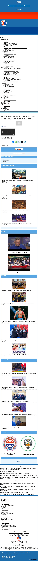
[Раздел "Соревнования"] (36, 166)
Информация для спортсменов (11, 72)
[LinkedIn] (25, 142)
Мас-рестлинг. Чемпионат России (19, 252)
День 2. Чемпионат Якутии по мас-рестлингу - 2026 (19, 272)
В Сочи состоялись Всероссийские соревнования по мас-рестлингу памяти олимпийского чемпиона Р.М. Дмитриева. (18, 469)
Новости (4, 102)
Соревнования (5, 97)
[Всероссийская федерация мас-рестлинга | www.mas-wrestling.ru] (4, 26)
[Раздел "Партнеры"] (36, 433)
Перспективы (7, 46)
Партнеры (6, 63)
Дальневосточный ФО (9, 84)
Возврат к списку (5, 145)
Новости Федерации (19, 466)
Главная (2, 37)
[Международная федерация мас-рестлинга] (18, 150)
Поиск (23, 153)
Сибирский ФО (7, 89)
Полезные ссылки (8, 80)
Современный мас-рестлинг (10, 43)
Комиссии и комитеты (9, 57)
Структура (6, 55)
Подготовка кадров (8, 45)
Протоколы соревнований (10, 100)
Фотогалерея (5, 500)
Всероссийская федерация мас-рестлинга (19, 549)
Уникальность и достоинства (11, 44)
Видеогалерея (5, 501)
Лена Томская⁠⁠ (12, 556)
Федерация (5, 51)
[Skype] (20, 142)
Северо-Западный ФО (9, 86)
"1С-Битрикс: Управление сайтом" (22, 552)
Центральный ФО (8, 91)
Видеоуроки (7, 110)
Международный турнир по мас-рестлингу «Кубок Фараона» (16, 210)
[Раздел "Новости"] (36, 276)
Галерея (4, 104)
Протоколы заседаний (9, 60)
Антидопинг (7, 62)
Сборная (4, 94)
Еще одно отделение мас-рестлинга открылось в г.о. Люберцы (16, 290)
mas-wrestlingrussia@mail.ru (21, 535)
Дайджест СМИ (5, 103)
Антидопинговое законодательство (12, 68)
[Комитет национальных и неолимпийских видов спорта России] (22, 150)
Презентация (7, 49)
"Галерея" (11, 156)
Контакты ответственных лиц (11, 81)
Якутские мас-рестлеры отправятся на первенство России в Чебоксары (18, 414)
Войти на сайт (19, 9)
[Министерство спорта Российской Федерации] (16, 150)
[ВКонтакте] (13, 142)
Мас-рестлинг (5, 39)
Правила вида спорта (9, 50)
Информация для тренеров (10, 73)
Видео (5, 77)
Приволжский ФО (8, 85)
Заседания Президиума (7, 519)
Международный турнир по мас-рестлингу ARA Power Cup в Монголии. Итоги (18, 475)
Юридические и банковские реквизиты (13, 65)
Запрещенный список (9, 78)
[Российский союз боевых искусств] (20, 150)
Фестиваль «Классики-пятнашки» (8, 471)
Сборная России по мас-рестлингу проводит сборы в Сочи (15, 401)
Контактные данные (8, 66)
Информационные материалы (11, 71)
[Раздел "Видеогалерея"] (36, 232)
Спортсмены (7, 96)
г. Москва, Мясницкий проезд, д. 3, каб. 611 (19, 533)
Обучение (4, 108)
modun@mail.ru (21, 545)
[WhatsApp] (16, 142)
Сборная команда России (10, 95)
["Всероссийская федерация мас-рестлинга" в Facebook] (18, 2)
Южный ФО (7, 92)
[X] (22, 142)
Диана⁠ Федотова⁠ (9, 557)
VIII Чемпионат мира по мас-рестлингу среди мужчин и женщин (16, 223)
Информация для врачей (10, 74)
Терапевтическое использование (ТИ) (13, 79)
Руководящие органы (9, 56)
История (6, 42)
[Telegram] (18, 142)
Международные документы (10, 69)
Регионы (4, 83)
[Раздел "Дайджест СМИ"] (36, 361)
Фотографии (7, 106)
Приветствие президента (10, 54)
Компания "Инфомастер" (12, 554)
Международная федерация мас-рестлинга (10, 454)
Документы (6, 58)
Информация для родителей (11, 75)
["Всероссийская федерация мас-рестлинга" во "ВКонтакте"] (20, 2)
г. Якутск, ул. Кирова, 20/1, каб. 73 (19, 542)
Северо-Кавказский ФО (9, 87)
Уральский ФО (7, 90)
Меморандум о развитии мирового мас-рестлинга (15, 48)
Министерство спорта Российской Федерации (28, 454)
